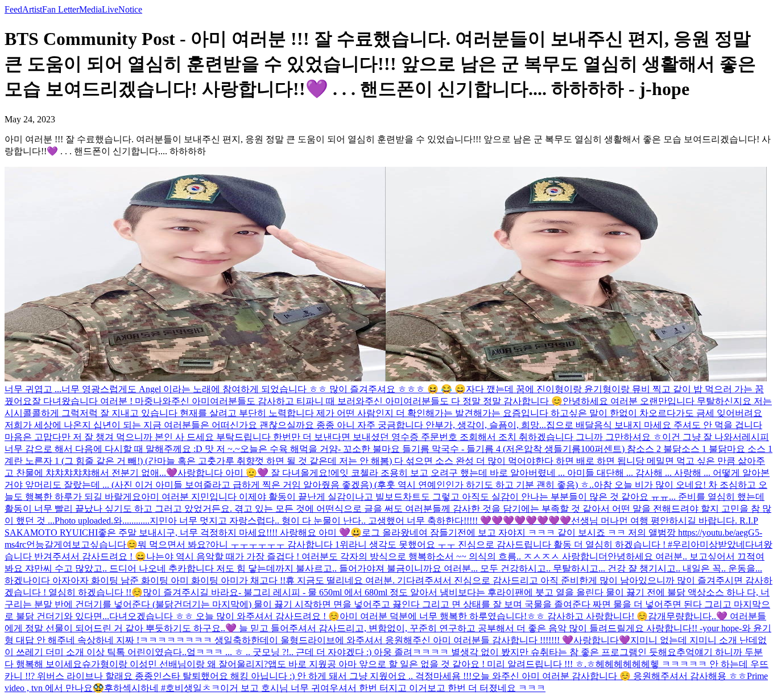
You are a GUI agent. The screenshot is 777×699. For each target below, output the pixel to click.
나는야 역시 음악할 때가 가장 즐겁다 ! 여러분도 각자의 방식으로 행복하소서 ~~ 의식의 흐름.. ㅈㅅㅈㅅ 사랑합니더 (376, 556)
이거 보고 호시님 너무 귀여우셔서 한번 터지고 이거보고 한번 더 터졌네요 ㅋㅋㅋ (382, 688)
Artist (32, 9)
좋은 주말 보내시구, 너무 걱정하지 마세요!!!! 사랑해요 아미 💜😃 (230, 532)
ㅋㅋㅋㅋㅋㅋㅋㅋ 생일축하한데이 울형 (219, 640)
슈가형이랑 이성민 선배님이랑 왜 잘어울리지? (175, 664)
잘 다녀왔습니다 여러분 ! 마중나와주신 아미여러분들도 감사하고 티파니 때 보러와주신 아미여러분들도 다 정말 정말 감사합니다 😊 (297, 401)
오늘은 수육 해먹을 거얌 (289, 449)
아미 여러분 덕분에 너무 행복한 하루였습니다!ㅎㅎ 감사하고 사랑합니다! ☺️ (494, 616)
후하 (113, 688)
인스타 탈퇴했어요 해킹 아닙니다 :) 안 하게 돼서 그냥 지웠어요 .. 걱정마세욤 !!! (312, 676)
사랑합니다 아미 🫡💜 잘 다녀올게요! (253, 473)
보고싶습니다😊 (105, 544)
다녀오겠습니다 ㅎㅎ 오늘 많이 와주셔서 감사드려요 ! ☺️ (224, 616)
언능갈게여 (49, 544)
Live (110, 9)
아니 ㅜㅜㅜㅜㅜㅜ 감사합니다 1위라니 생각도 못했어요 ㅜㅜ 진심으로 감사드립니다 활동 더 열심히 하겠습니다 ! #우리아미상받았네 (477, 544)
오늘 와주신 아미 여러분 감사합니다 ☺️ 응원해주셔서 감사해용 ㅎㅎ (609, 676)
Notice (130, 9)
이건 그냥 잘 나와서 (702, 437)
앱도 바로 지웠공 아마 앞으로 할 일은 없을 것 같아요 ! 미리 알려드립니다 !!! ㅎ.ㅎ (432, 664)
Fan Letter (60, 9)
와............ (131, 520)
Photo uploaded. (84, 520)
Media (90, 9)
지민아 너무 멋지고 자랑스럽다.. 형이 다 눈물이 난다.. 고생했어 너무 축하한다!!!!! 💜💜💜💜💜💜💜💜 (360, 520)
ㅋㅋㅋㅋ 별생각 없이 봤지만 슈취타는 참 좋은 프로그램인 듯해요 (544, 652)
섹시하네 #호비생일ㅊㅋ (171, 688)
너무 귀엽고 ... (33, 389)
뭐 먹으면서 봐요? (174, 544)
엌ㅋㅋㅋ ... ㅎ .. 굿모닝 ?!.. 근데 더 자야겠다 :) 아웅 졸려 (299, 652)
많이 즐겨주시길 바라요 (190, 592)
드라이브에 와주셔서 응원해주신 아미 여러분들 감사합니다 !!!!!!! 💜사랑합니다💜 (464, 640)
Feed (13, 9)
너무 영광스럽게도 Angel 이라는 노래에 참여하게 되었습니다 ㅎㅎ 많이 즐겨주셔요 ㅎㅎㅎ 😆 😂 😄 (263, 389)
